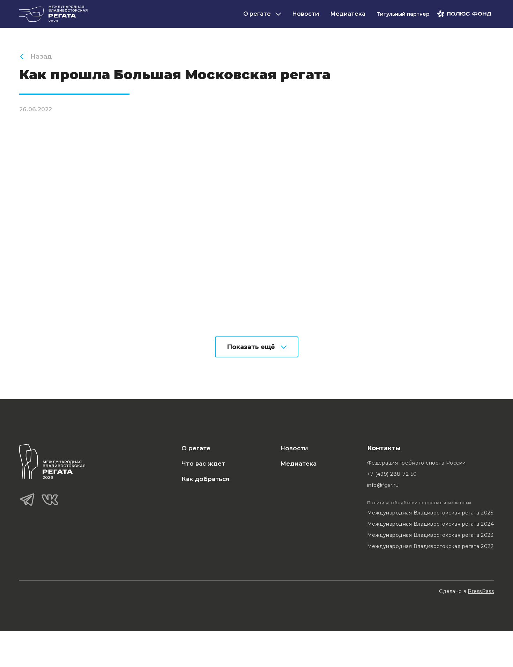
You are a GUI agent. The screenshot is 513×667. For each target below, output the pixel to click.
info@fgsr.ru (383, 485)
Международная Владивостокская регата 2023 (430, 535)
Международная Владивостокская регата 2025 (430, 513)
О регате (195, 448)
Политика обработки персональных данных (419, 502)
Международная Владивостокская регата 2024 (430, 524)
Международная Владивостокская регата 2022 (430, 546)
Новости (305, 13)
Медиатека (347, 13)
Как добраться (205, 478)
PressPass (481, 591)
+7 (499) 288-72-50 (392, 474)
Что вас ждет (203, 463)
